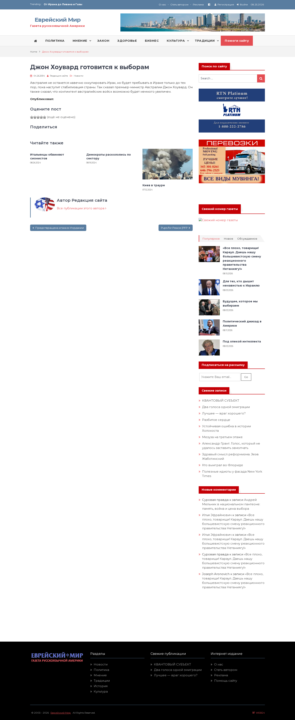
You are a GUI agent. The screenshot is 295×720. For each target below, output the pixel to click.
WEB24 (260, 712)
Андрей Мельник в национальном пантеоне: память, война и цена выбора (231, 504)
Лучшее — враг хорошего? (224, 413)
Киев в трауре (154, 185)
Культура (101, 691)
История (101, 686)
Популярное (211, 238)
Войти (244, 4)
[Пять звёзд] (44, 117)
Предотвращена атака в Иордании (59, 227)
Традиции (102, 681)
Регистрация (226, 4)
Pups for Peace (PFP (174, 227)
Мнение (100, 675)
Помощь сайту (225, 681)
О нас (162, 4)
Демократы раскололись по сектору (108, 156)
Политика (101, 670)
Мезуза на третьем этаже (222, 437)
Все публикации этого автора (81, 208)
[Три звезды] (38, 117)
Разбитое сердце (216, 420)
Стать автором (179, 4)
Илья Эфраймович (217, 515)
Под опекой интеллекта (242, 341)
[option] (96, 4)
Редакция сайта (59, 75)
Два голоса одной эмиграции (226, 407)
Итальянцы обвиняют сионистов (47, 156)
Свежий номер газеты (220, 209)
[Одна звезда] (31, 117)
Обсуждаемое (247, 238)
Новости (78, 75)
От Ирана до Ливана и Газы (63, 4)
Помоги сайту (237, 41)
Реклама (198, 4)
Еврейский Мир (57, 19)
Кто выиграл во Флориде (222, 465)
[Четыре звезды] (41, 117)
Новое (228, 238)
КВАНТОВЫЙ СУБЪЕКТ (220, 400)
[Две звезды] (35, 117)
